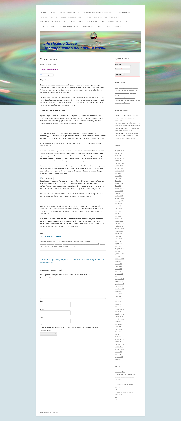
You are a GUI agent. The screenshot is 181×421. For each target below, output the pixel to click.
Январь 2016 (119, 342)
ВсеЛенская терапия (47, 26)
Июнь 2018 (118, 269)
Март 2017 (118, 306)
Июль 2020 (118, 206)
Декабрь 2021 (119, 163)
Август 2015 (118, 352)
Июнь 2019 (118, 239)
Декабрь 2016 (119, 314)
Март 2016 (118, 337)
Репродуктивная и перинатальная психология (102, 17)
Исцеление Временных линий (71, 17)
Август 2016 (118, 324)
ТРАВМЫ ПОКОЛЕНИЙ (130, 133)
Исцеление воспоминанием (69, 244)
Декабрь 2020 (119, 193)
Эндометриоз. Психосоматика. (125, 98)
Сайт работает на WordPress (49, 412)
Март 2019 (118, 246)
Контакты (117, 26)
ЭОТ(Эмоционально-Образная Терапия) (83, 22)
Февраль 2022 (119, 158)
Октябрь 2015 (119, 349)
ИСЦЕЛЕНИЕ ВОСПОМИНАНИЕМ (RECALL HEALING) (99, 12)
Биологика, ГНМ (120, 372)
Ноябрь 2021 (119, 166)
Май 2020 (118, 211)
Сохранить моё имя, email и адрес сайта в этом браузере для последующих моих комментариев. (69, 328)
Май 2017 (118, 301)
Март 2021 (118, 186)
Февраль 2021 (119, 188)
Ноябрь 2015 (119, 347)
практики (118, 387)
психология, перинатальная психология (57, 246)
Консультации (88, 26)
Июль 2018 (118, 266)
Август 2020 (118, 203)
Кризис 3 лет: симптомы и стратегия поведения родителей (127, 117)
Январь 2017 (119, 311)
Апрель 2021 (119, 183)
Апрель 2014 (119, 357)
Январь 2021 (119, 191)
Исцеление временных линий (89, 244)
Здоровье (118, 379)
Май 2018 (118, 271)
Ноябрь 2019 (119, 226)
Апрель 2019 (119, 244)
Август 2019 (118, 234)
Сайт (42, 317)
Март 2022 (118, 156)
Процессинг (118, 389)
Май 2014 (118, 354)
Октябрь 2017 (119, 289)
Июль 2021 (118, 176)
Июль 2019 (118, 236)
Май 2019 (118, 241)
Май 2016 (118, 332)
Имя (42, 301)
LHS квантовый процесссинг (69, 12)
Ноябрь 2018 (119, 256)
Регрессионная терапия (48, 17)
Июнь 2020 (118, 208)
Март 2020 (118, 216)
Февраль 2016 (119, 339)
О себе (53, 12)
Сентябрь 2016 (119, 322)
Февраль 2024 (119, 151)
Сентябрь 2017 (119, 291)
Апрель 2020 (119, 213)
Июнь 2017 (118, 299)
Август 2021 (118, 173)
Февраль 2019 (119, 249)
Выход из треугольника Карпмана (126, 88)
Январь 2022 (119, 161)
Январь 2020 (119, 221)
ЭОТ (75, 246)
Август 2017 (118, 294)
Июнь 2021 (118, 178)
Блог (108, 26)
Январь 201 (118, 359)
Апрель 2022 (119, 153)
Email (42, 309)
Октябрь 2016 (119, 319)
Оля (116, 128)
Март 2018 (118, 276)
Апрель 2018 (119, 274)
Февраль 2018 (119, 279)
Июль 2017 (118, 296)
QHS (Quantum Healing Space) (118, 22)
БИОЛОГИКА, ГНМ (124, 12)
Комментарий (45, 278)
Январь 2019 (119, 251)
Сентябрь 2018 (119, 261)
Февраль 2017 (119, 309)
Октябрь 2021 (119, 168)
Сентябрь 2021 (119, 171)
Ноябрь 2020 (119, 196)
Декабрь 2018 (119, 254)
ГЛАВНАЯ (43, 12)
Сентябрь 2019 (119, 231)
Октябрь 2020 (119, 198)
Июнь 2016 (118, 329)
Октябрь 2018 (119, 259)
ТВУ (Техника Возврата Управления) (52, 22)
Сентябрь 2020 (119, 201)
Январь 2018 (119, 281)
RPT (103, 22)
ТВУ (72, 246)
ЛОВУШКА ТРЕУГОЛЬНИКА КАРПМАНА (127, 90)
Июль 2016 (118, 327)
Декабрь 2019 (119, 223)
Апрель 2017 (119, 304)
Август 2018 (118, 264)
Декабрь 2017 (119, 284)
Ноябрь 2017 (119, 286)
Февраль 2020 (119, 218)
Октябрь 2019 (119, 229)
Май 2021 (118, 181)
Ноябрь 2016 (119, 317)
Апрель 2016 (119, 334)
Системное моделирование (68, 26)
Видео (100, 26)
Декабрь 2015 (119, 344)
